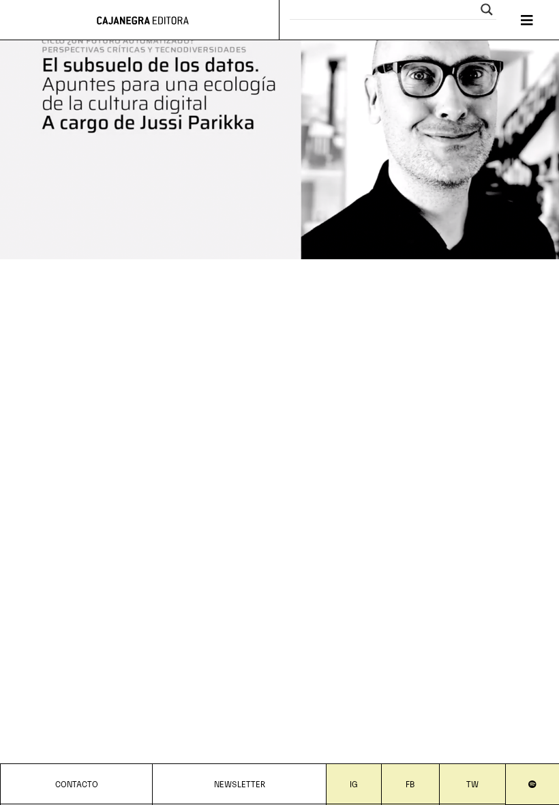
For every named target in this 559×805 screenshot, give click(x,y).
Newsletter (239, 783)
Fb (410, 783)
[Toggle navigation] (527, 20)
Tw (472, 783)
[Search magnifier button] (486, 9)
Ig (354, 783)
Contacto (76, 783)
